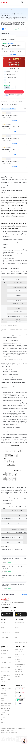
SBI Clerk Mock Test (19, 649)
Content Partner (4, 637)
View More (14, 591)
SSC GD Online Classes (6, 657)
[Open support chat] (24, 741)
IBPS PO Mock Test (19, 671)
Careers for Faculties (5, 632)
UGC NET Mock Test (19, 676)
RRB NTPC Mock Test (19, 654)
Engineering (17, 635)
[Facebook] (11, 610)
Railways (17, 627)
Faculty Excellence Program (21, 642)
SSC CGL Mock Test (19, 661)
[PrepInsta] (20, 699)
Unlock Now (14, 120)
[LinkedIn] (2, 610)
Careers (2, 630)
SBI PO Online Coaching (6, 650)
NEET (16, 640)
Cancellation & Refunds (20, 728)
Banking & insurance (19, 622)
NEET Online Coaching (6, 664)
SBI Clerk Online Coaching (6, 659)
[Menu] (26, 2)
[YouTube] (14, 610)
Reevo (2, 719)
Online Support (4, 640)
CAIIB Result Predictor (5, 708)
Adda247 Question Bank (6, 688)
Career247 (3, 717)
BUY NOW (14, 92)
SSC (16, 625)
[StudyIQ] (20, 696)
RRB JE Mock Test (19, 674)
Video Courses (4, 695)
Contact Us (3, 625)
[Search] (22, 2)
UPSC (16, 637)
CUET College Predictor (6, 703)
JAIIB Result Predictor (5, 705)
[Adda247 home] (4, 2)
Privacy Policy (14, 730)
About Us (3, 622)
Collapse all (24, 594)
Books (2, 700)
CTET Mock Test (18, 659)
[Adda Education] (20, 688)
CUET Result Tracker (5, 714)
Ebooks (2, 698)
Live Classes (3, 693)
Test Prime (3, 722)
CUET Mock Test (18, 666)
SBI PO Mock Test (19, 656)
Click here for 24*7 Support (9, 607)
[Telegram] (8, 610)
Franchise (3, 635)
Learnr (2, 724)
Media (2, 627)
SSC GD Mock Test (19, 651)
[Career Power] (20, 692)
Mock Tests (3, 690)
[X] (5, 610)
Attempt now (13, 54)
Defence (17, 632)
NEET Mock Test (18, 669)
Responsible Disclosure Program (8, 728)
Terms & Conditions (5, 730)
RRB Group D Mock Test (20, 664)
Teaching (17, 630)
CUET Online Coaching (6, 662)
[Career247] (20, 703)
